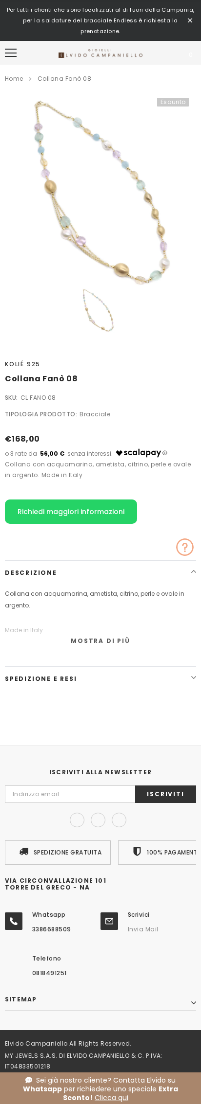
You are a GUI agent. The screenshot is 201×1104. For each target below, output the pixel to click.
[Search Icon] (36, 53)
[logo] (100, 53)
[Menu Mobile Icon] (11, 53)
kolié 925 (22, 364)
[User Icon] (166, 53)
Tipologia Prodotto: (41, 414)
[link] (98, 310)
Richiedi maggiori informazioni (71, 511)
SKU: (11, 397)
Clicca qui (111, 1098)
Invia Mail (143, 929)
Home (14, 78)
